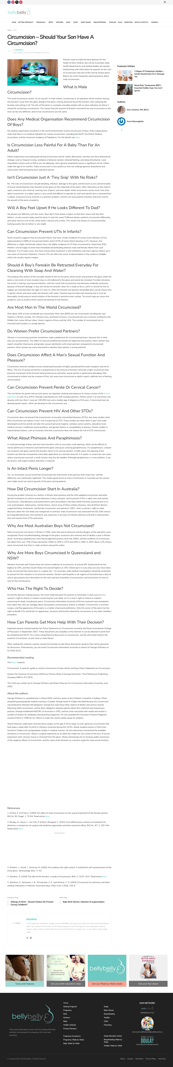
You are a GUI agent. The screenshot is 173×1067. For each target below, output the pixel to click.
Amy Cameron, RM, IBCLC (138, 109)
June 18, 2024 (28, 53)
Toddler (112, 22)
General (154, 22)
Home (14, 22)
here (77, 137)
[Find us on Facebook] (9, 2)
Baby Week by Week (71, 1043)
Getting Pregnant (25, 22)
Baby (68, 22)
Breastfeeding (100, 22)
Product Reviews (70, 1028)
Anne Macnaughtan (135, 121)
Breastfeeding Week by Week (113, 1040)
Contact (130, 1059)
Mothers (59, 22)
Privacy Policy (151, 1059)
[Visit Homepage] (19, 11)
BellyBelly (19, 50)
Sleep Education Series (113, 1036)
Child (120, 22)
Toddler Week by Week (113, 1045)
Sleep (75, 22)
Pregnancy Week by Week (73, 1040)
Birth (51, 22)
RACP (14, 662)
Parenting (128, 22)
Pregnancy (41, 22)
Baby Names (86, 22)
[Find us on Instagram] (13, 2)
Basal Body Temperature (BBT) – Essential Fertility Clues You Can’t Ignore (148, 88)
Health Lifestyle (141, 22)
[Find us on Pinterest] (20, 2)
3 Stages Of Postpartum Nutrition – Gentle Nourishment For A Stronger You (149, 74)
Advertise (162, 1059)
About (122, 1059)
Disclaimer (139, 1059)
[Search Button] (165, 2)
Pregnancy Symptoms (72, 1036)
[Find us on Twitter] (16, 2)
